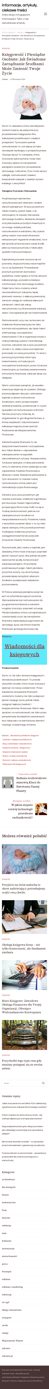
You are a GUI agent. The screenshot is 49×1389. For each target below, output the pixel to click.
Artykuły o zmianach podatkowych (17, 739)
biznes (5, 1194)
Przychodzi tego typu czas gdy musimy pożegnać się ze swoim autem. (22, 1064)
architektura (8, 1179)
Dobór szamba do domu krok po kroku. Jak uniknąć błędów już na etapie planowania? (22, 1117)
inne (4, 1233)
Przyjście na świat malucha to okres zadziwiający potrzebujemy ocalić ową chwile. (23, 888)
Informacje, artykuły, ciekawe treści (20, 7)
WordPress (37, 1381)
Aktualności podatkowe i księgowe (24, 735)
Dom (4, 1210)
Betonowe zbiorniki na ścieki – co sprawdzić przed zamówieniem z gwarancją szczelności (23, 1143)
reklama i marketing (12, 1286)
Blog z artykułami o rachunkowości (17, 744)
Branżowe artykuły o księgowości (16, 748)
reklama (6, 1279)
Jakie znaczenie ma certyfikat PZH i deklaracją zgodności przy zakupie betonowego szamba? (24, 1105)
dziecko (6, 1217)
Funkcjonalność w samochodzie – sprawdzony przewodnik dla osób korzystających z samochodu (24, 1156)
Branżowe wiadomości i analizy (15, 752)
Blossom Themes (9, 1381)
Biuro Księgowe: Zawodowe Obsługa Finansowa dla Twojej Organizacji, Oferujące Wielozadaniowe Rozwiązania (21, 1006)
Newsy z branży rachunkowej (15, 756)
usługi (6, 48)
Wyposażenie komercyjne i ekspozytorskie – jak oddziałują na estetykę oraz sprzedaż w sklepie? (23, 1130)
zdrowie (6, 1348)
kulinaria (6, 1240)
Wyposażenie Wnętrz (12, 1340)
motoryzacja (8, 1248)
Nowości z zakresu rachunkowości (17, 760)
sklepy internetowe (11, 1309)
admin (5, 79)
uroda (5, 1325)
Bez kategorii (9, 1187)
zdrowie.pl (7, 1356)
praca (5, 1263)
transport (6, 1317)
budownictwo (9, 1202)
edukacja (6, 1225)
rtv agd (5, 1302)
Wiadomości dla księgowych (14, 764)
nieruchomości (9, 1256)
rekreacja (6, 1294)
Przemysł (6, 1271)
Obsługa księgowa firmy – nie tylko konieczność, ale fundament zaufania (24, 948)
